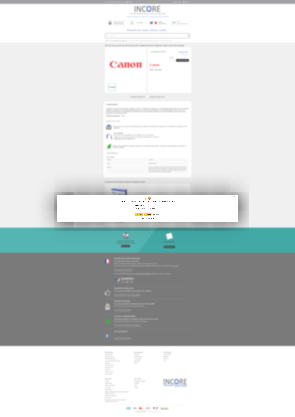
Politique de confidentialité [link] (147, 218)
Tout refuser (148, 214)
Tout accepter (139, 214)
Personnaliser (156, 214)
